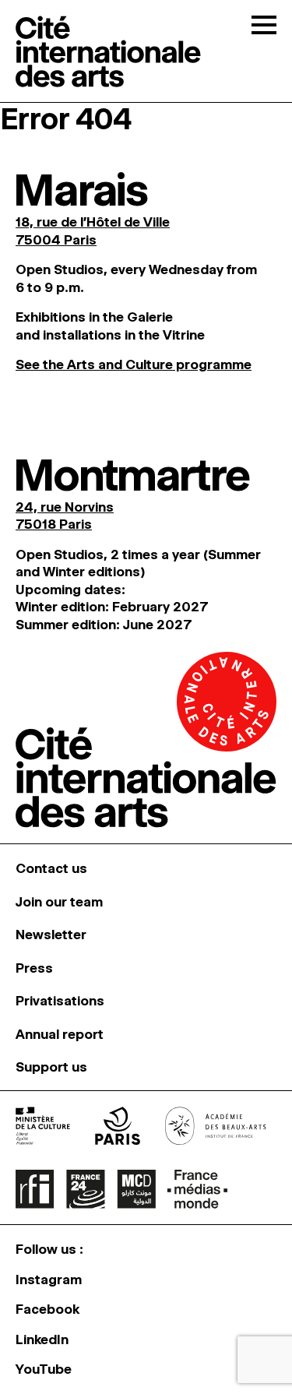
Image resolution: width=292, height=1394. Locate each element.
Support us (51, 1067)
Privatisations (60, 1001)
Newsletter (51, 934)
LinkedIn (42, 1339)
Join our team (59, 902)
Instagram (49, 1279)
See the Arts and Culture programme (134, 364)
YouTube (44, 1369)
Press (34, 968)
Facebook (47, 1309)
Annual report (60, 1034)
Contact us (51, 868)
